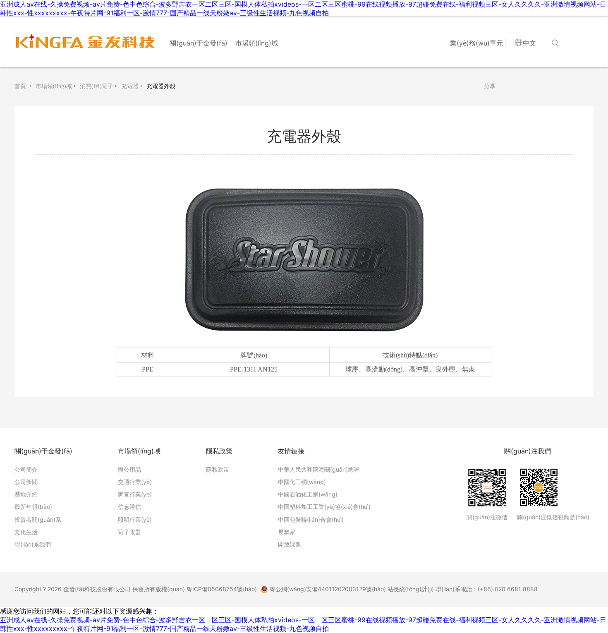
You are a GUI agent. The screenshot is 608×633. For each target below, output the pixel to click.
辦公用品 (129, 469)
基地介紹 (26, 494)
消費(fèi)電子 (96, 86)
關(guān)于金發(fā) (198, 43)
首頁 (21, 86)
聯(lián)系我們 (32, 544)
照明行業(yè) (135, 519)
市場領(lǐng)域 (256, 43)
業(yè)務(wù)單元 (476, 43)
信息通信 (129, 506)
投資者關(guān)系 (37, 519)
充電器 (130, 86)
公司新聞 (26, 481)
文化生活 (26, 531)
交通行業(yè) (135, 481)
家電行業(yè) (135, 494)
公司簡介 (26, 469)
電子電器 (129, 531)
